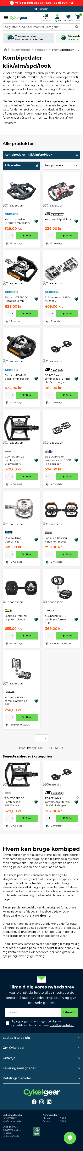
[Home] (6, 49)
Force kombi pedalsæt (58, 219)
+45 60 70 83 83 (10, 1118)
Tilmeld (69, 1012)
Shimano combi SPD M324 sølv (57, 299)
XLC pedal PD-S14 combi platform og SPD (56, 619)
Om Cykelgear (14, 1048)
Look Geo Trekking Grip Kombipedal (16, 617)
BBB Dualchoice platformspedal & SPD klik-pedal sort (58, 460)
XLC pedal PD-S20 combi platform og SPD (16, 701)
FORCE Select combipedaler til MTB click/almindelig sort (57, 379)
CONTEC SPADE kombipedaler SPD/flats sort (14, 460)
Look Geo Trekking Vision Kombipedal (56, 540)
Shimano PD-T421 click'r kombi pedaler (17, 377)
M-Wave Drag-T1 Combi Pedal (14, 540)
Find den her (42, 915)
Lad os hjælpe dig (16, 1038)
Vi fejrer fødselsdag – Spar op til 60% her (44, 2)
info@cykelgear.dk (12, 1121)
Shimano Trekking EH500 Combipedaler (17, 221)
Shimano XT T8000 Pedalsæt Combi (16, 299)
